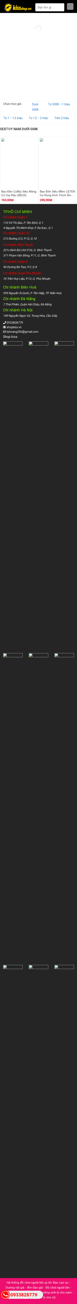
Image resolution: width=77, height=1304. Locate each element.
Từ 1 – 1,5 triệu (13, 118)
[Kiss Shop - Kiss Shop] (18, 7)
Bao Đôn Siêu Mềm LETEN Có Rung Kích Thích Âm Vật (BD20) (57, 193)
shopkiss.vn (14, 327)
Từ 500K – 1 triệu (59, 104)
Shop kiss (10, 337)
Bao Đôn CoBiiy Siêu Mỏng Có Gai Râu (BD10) (18, 193)
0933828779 (15, 322)
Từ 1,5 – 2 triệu (38, 118)
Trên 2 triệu (61, 118)
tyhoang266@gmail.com (22, 331)
